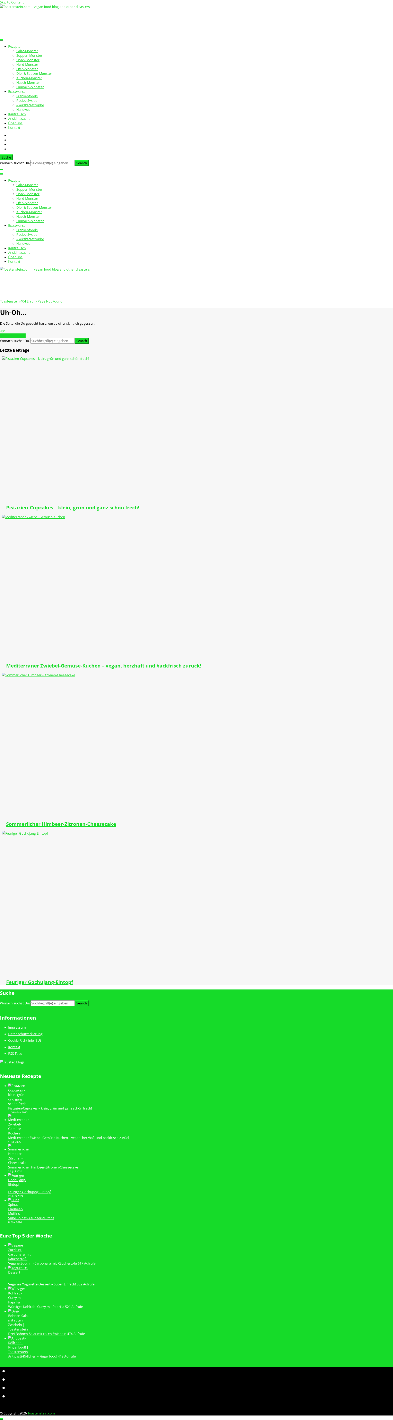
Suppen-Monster (29, 55)
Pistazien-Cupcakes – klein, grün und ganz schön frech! (72, 507)
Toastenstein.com (41, 1413)
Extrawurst (16, 91)
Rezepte (14, 46)
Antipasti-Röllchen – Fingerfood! (32, 1356)
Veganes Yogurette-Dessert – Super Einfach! (42, 1284)
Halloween (24, 109)
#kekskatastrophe (30, 105)
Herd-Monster (27, 64)
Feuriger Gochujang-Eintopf (39, 982)
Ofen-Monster (27, 69)
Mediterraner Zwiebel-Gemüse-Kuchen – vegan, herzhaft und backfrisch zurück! (103, 665)
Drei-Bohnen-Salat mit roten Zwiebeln (37, 1334)
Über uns (15, 123)
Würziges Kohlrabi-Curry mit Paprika (36, 1306)
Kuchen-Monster (29, 78)
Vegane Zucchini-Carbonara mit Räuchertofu (42, 1263)
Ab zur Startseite (13, 335)
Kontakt (14, 127)
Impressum (17, 1027)
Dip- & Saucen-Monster (34, 73)
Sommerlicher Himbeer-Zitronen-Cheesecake (61, 823)
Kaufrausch (17, 114)
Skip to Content (12, 2)
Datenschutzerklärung (25, 1034)
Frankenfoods (27, 96)
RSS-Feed (15, 1053)
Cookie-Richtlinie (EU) (24, 1040)
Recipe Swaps (26, 100)
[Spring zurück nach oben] (1, 1419)
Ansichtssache (19, 118)
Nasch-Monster (28, 82)
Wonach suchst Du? (15, 163)
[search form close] (1, 169)
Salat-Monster (27, 51)
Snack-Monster (28, 60)
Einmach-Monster (30, 87)
